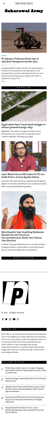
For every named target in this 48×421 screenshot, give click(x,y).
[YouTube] (14, 319)
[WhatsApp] (18, 319)
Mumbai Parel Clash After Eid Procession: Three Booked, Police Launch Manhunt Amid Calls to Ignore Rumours (25, 389)
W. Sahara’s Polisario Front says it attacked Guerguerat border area (20, 60)
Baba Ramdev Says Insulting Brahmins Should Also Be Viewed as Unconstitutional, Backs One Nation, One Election (22, 236)
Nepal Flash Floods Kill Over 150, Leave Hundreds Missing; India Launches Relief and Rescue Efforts (25, 410)
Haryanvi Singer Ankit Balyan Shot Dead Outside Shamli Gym (26, 379)
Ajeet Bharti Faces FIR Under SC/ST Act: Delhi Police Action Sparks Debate (23, 176)
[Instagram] (10, 319)
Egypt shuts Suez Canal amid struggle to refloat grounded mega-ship (23, 126)
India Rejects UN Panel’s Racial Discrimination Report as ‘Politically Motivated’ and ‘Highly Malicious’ (25, 399)
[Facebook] (2, 319)
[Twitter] (6, 319)
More (3, 81)
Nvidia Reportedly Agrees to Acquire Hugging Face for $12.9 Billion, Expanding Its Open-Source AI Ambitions (26, 370)
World (4, 56)
